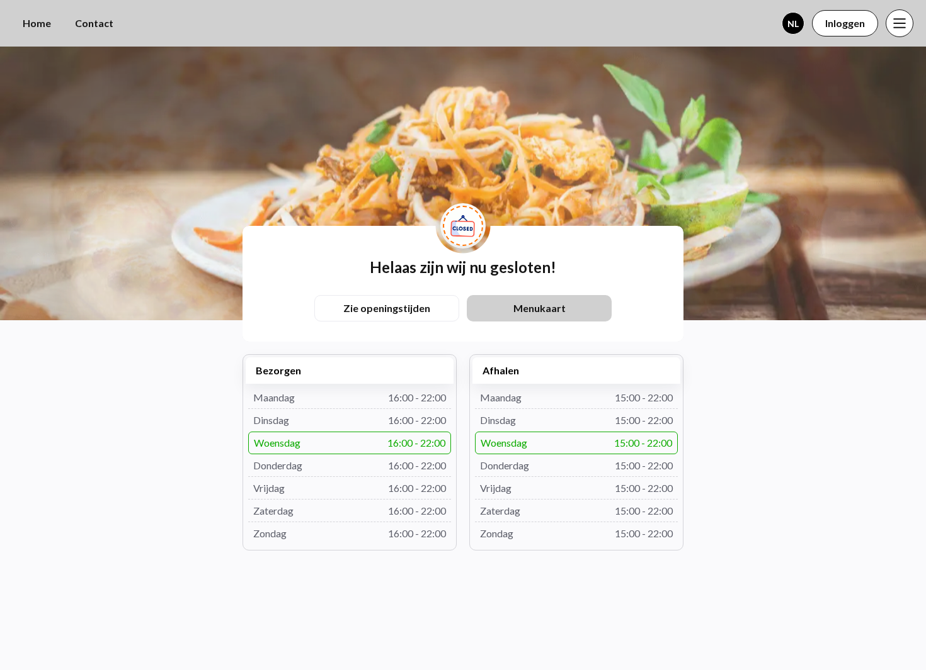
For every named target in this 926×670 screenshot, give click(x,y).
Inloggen (845, 23)
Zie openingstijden (386, 308)
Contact (94, 23)
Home (37, 23)
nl (793, 23)
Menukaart (539, 308)
